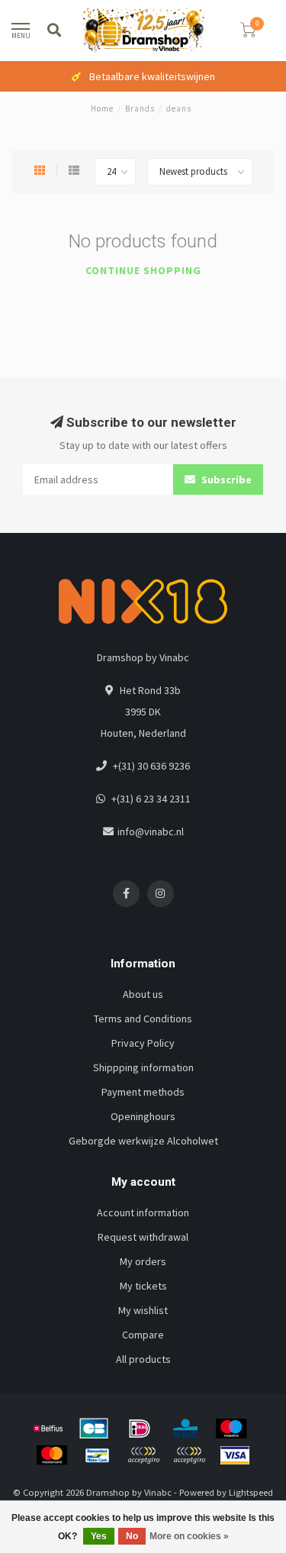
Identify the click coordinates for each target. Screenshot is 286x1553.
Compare (143, 1335)
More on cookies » (189, 1536)
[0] (247, 32)
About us (143, 994)
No (132, 1536)
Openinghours (143, 1116)
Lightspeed (251, 1492)
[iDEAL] (140, 1428)
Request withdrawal (143, 1237)
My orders (143, 1261)
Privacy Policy (143, 1043)
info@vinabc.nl (150, 831)
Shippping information (143, 1067)
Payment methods (143, 1092)
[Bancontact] (98, 1455)
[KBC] (185, 1428)
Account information (143, 1212)
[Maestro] (231, 1428)
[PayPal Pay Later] (189, 1455)
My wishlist (143, 1310)
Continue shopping (143, 270)
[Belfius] (48, 1428)
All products (143, 1359)
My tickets (143, 1286)
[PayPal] (143, 1455)
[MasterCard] (52, 1455)
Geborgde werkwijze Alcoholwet (143, 1141)
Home (102, 108)
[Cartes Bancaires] (94, 1428)
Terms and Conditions (143, 1018)
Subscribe (225, 479)
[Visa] (235, 1455)
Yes (99, 1536)
